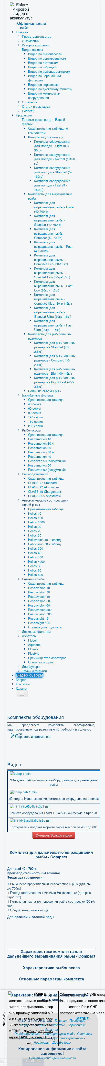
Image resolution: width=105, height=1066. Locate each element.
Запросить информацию (32, 736)
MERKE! (83, 1018)
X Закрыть (4, 1019)
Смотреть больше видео (54, 835)
